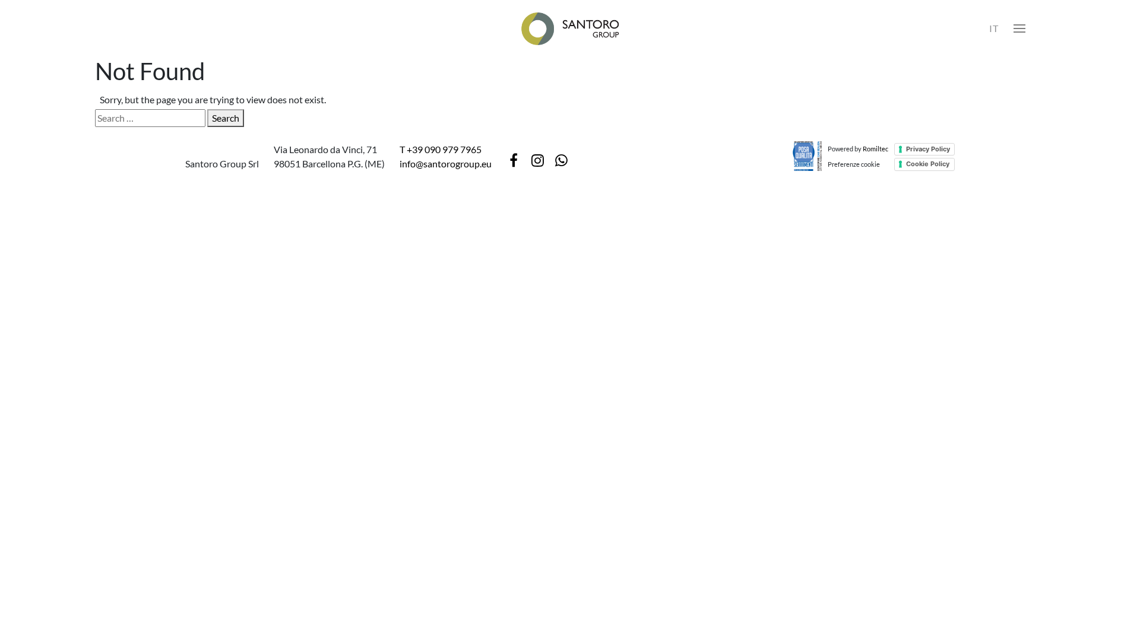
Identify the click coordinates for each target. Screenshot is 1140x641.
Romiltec (875, 149)
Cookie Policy (927, 164)
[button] (1019, 28)
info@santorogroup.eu (446, 163)
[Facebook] (513, 160)
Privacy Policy (928, 149)
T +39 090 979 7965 (441, 149)
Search (225, 117)
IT (994, 28)
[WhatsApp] (561, 160)
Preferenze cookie (854, 164)
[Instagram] (537, 160)
